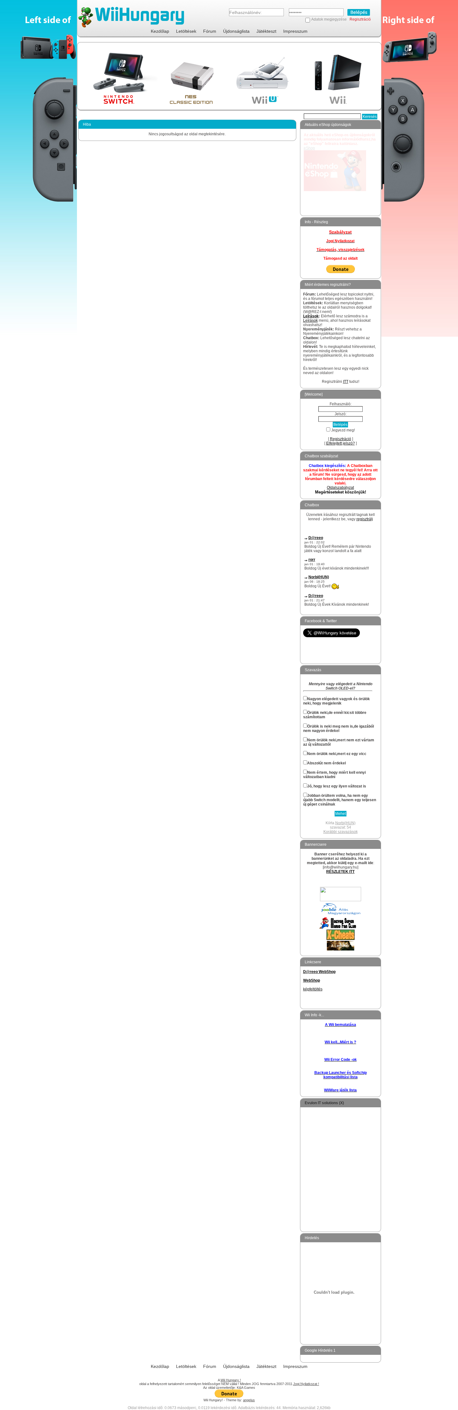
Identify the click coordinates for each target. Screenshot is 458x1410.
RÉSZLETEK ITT (340, 871)
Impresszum (295, 31)
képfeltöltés (312, 989)
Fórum (209, 31)
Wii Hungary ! (231, 1380)
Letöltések (186, 31)
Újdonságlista (236, 31)
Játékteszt (266, 31)
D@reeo (315, 538)
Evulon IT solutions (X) (324, 1103)
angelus (249, 1400)
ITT (345, 381)
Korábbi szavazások (340, 832)
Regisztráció (360, 19)
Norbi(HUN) (318, 577)
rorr (311, 559)
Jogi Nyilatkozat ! (306, 1384)
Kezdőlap (160, 31)
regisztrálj (364, 519)
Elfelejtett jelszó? (340, 443)
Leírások (311, 316)
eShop (309, 148)
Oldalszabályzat (340, 487)
